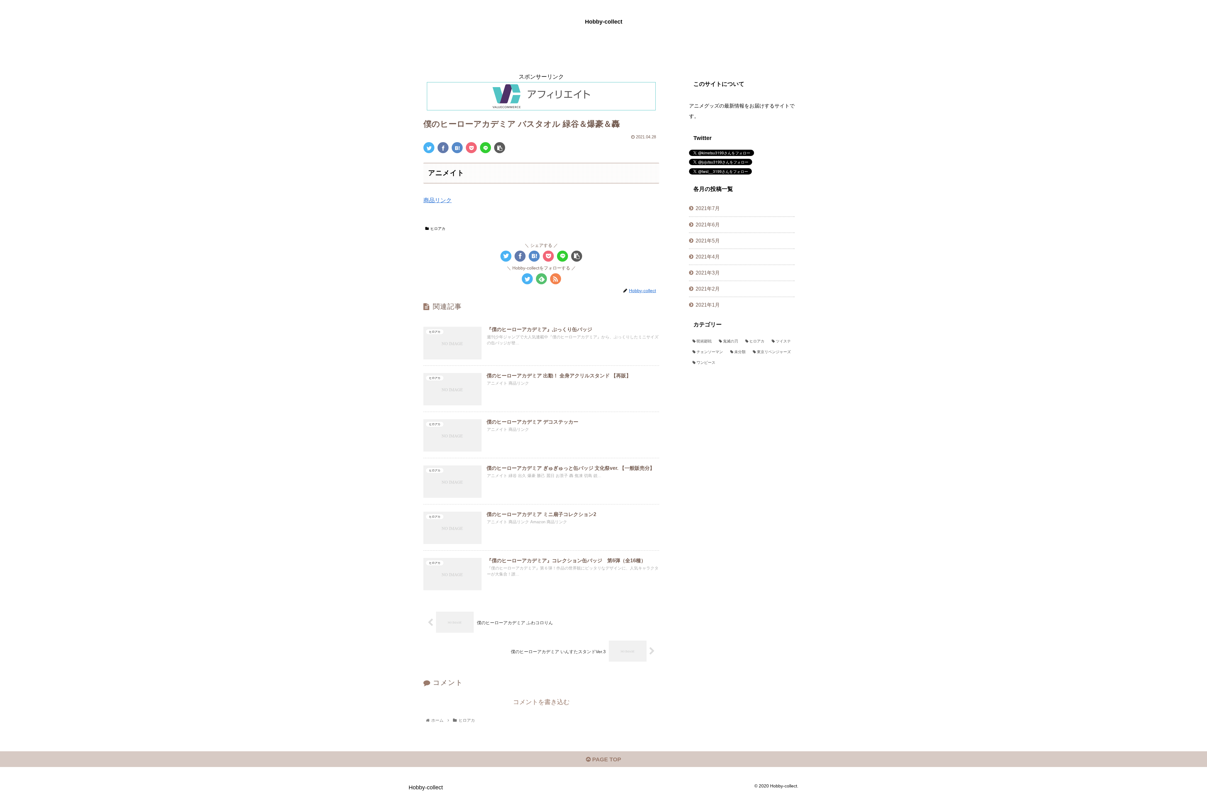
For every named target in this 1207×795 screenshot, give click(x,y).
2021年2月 (708, 289)
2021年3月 (708, 272)
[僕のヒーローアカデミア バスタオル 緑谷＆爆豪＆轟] (457, 147)
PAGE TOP (606, 759)
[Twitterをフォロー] (527, 278)
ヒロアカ (437, 228)
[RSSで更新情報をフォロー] (555, 278)
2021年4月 (708, 256)
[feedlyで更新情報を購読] (541, 278)
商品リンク (437, 200)
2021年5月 (708, 240)
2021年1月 (708, 305)
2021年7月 (708, 208)
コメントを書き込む (541, 701)
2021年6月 (708, 224)
